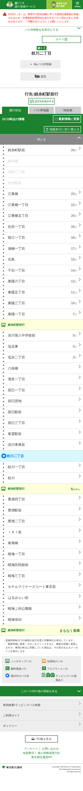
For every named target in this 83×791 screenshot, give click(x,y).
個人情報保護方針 (49, 752)
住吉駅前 (15, 183)
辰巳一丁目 (16, 390)
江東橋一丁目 (18, 205)
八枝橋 (13, 368)
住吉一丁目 (16, 227)
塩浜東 (13, 346)
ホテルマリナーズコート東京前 (32, 587)
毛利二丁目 (16, 172)
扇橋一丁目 (16, 248)
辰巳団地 (15, 401)
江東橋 (13, 194)
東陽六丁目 (16, 281)
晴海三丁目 (16, 576)
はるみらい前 (18, 598)
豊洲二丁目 (16, 521)
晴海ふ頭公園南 (20, 608)
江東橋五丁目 (18, 216)
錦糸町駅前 (16, 150)
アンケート (31, 748)
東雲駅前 (15, 434)
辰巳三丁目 (16, 423)
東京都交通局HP (41, 757)
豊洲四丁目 (16, 499)
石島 (11, 259)
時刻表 (68, 110)
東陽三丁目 (16, 303)
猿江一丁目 (16, 237)
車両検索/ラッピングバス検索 (42, 703)
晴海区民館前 (18, 565)
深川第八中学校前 (21, 335)
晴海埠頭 (15, 620)
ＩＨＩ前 (15, 532)
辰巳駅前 (15, 412)
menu (77, 4)
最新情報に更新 (69, 119)
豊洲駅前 (15, 510)
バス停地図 (41, 110)
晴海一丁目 (16, 554)
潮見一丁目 (16, 379)
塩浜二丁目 (16, 357)
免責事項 (28, 752)
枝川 (11, 478)
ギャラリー (42, 724)
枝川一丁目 (16, 467)
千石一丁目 (16, 270)
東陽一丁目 (16, 314)
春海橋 (13, 543)
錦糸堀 (13, 161)
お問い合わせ (50, 748)
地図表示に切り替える (64, 129)
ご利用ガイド (42, 713)
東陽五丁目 (16, 292)
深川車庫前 (16, 445)
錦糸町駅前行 (16, 324)
